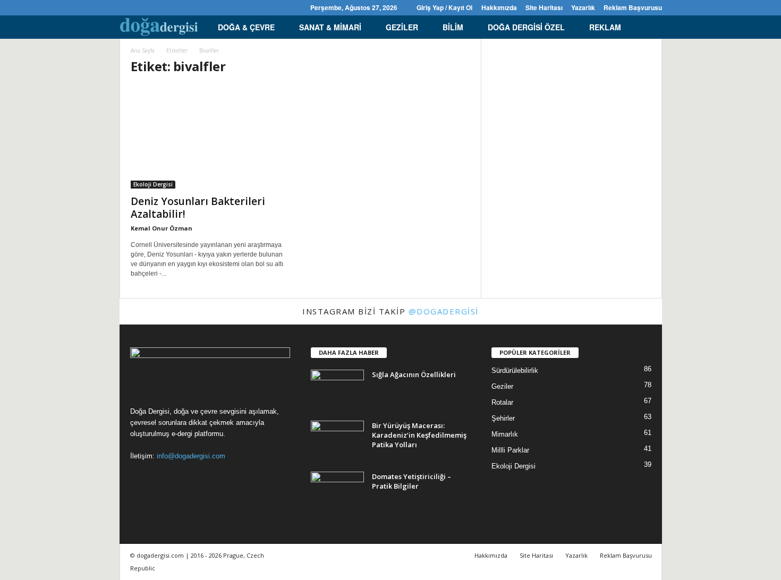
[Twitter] (175, 7)
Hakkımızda (499, 7)
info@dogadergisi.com (191, 456)
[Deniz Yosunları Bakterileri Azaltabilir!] (210, 137)
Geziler (402, 27)
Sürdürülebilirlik (514, 370)
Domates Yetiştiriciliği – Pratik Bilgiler (411, 481)
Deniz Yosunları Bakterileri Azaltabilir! (198, 207)
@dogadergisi (444, 311)
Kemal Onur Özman (161, 228)
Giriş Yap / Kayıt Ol (444, 7)
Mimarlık (504, 434)
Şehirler (503, 418)
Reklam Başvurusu (633, 7)
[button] (646, 27)
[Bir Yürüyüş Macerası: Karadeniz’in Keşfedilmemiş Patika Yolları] (337, 440)
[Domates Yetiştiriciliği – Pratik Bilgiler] (337, 491)
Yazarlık (583, 7)
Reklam (605, 27)
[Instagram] (142, 7)
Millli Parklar (510, 450)
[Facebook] (126, 7)
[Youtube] (191, 7)
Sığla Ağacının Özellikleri (414, 374)
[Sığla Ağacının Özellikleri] (337, 390)
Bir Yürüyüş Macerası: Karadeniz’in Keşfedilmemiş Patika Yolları (419, 435)
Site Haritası (544, 7)
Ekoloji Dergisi (153, 184)
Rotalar (502, 402)
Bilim (453, 27)
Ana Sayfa (143, 50)
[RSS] (158, 7)
